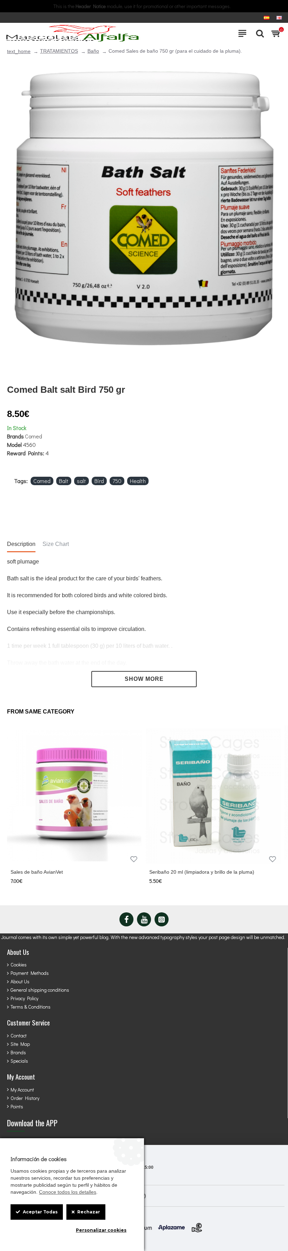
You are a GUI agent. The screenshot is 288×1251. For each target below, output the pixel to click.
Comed (33, 436)
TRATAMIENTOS (59, 51)
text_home (19, 51)
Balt (63, 480)
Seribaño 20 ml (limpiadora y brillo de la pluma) (201, 872)
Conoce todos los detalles (67, 1192)
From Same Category (40, 712)
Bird (99, 480)
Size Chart (55, 544)
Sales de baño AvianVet (37, 872)
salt (81, 480)
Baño (93, 51)
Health (138, 480)
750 (117, 480)
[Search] (258, 33)
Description (21, 544)
